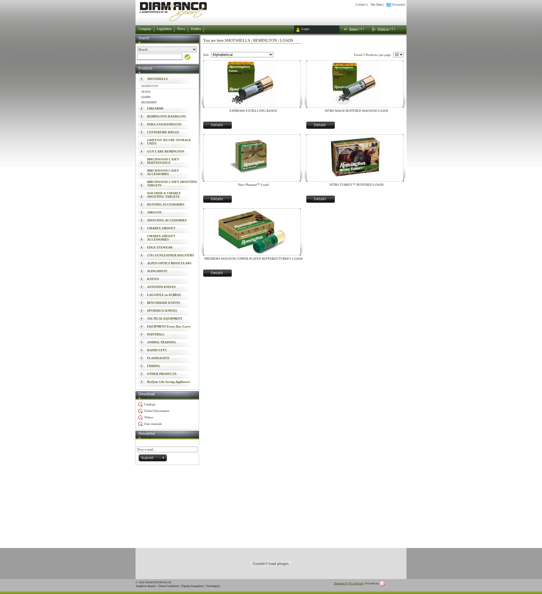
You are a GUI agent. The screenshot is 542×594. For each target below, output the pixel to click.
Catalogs (149, 404)
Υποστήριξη (212, 586)
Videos (148, 417)
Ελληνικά (398, 4)
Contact (360, 4)
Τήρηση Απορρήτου (192, 586)
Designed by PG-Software (348, 583)
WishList (383, 28)
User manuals (153, 423)
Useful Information (156, 410)
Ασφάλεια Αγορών (146, 586)
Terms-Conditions (169, 586)
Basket (353, 28)
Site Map (376, 4)
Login (305, 28)
